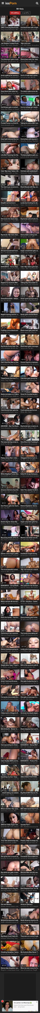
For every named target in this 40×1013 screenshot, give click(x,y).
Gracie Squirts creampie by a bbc (30, 362)
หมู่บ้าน (3, 715)
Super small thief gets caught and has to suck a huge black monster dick (30, 251)
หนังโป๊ (23, 587)
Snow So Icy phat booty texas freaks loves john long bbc (30, 394)
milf (31, 189)
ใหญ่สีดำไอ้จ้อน (33, 173)
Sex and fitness (6, 904)
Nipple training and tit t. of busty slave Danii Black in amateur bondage (10, 314)
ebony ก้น (10, 269)
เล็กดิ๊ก (23, 253)
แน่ (29, 29)
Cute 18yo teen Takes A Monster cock (10, 171)
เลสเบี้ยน (15, 890)
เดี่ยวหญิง (26, 540)
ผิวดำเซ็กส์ (25, 157)
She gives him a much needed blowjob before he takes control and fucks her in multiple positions (10, 856)
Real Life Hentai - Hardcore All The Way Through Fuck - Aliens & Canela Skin (10, 617)
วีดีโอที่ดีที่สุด (15, 13)
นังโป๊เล (36, 205)
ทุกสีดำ (3, 603)
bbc (29, 77)
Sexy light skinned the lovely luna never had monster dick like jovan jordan (10, 139)
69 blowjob (24, 555)
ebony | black (7, 555)
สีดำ (31, 109)
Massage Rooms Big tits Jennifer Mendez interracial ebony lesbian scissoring (10, 888)
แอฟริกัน (18, 906)
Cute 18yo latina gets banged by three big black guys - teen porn (30, 267)
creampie (4, 619)
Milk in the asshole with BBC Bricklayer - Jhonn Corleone (30, 665)
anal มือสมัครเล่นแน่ (14, 635)
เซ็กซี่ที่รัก (33, 460)
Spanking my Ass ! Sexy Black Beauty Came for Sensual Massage (10, 777)
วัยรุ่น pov (24, 173)
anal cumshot (5, 954)
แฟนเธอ (23, 842)
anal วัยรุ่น (24, 779)
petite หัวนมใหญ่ (16, 763)
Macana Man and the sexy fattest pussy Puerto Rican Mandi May (30, 872)
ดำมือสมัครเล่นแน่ (11, 253)
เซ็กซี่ (2, 444)
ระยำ (22, 683)
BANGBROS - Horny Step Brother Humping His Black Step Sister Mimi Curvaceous (10, 267)
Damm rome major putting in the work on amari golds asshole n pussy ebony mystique (10, 553)
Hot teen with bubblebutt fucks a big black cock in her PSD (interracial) (30, 171)
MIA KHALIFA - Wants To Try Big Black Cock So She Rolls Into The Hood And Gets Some (10, 729)
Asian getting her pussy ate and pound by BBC (10, 75)
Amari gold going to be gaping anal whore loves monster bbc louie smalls (30, 298)
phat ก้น (23, 396)
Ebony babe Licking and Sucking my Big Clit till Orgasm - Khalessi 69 (30, 235)
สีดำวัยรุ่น (24, 29)
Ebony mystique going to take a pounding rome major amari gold (10, 649)
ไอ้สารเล (23, 125)
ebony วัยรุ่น (12, 93)
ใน (6, 444)
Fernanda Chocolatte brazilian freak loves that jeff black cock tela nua (30, 856)
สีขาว (3, 253)
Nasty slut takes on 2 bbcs (10, 394)
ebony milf (24, 508)
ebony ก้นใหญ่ (29, 332)
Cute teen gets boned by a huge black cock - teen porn (30, 378)
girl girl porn (12, 61)
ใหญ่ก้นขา (4, 874)
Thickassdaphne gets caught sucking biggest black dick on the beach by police (30, 155)
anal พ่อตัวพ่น (27, 667)
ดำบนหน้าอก (30, 316)
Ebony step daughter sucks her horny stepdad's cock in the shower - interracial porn (10, 968)
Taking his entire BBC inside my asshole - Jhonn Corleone (30, 123)
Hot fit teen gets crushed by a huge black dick (10, 107)
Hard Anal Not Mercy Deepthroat (10, 362)
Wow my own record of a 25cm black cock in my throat (30, 968)
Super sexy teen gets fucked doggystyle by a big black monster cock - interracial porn (30, 522)
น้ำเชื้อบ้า (6, 77)
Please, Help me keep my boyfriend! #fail (30, 840)
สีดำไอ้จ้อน (27, 45)
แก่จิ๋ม (22, 571)
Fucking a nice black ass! (9, 330)
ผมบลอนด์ (4, 157)
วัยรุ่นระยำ (24, 348)
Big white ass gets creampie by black (10, 872)
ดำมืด (22, 300)
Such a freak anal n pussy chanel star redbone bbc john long (30, 75)
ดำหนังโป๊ (24, 715)
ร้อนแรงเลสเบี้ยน (15, 683)
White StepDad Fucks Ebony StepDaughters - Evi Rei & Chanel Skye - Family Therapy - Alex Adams (10, 474)
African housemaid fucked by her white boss (10, 251)
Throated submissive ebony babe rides (30, 91)
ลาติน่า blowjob (33, 221)
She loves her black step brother (10, 219)
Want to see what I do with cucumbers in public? (30, 538)
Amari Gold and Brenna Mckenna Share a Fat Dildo (10, 681)
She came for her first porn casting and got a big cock (30, 585)
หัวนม (17, 970)
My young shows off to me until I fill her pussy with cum (10, 538)
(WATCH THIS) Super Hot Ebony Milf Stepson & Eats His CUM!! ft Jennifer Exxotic (10, 824)
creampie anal (18, 874)
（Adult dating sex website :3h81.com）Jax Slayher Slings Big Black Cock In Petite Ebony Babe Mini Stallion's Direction (10, 793)
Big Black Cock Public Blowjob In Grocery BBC (10, 936)
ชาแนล (10, 811)
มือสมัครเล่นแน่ (30, 93)
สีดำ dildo (6, 683)
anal (22, 285)
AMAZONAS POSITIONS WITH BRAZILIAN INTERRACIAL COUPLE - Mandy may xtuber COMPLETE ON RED (30, 777)
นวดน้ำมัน (15, 779)
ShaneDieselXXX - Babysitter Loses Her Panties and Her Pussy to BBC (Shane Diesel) (10, 298)
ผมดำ (9, 667)
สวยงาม (3, 571)
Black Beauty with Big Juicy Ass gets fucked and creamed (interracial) (30, 187)
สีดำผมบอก (4, 587)
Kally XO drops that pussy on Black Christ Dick (30, 474)
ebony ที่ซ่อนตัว (6, 651)
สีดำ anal (26, 460)
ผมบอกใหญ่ (4, 237)
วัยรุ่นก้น (23, 141)
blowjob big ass (32, 795)
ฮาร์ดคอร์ (16, 109)
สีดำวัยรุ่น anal (18, 285)
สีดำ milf (4, 492)
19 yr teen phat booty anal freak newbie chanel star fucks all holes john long (10, 840)
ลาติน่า (23, 269)
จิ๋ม (2, 77)
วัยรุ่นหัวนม (32, 524)
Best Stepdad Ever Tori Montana (30, 888)
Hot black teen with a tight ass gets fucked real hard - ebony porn (30, 27)
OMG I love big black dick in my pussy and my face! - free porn (10, 27)
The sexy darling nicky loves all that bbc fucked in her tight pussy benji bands (10, 442)
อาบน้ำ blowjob (16, 492)
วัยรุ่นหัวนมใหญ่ (15, 77)
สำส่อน (23, 316)
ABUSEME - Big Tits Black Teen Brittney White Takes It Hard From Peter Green (10, 426)
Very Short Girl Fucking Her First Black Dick (30, 442)
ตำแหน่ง (9, 858)
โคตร (18, 157)
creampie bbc (25, 364)
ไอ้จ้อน (11, 285)
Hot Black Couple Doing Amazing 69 (30, 553)
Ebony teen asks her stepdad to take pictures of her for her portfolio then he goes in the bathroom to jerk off (30, 59)
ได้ (29, 348)
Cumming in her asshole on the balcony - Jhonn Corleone (10, 633)
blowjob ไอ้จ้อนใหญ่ (7, 938)
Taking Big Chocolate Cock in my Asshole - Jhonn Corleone (30, 282)
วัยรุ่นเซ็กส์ (24, 61)
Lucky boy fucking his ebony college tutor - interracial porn (30, 203)
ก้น (3, 332)
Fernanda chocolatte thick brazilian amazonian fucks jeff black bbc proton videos (10, 697)
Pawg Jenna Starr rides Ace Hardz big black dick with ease (10, 458)
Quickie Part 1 (25, 824)
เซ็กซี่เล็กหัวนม (7, 396)
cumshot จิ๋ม (25, 906)
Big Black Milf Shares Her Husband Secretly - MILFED (30, 793)
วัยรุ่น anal (27, 285)
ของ (22, 970)
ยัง (13, 125)
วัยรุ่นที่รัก (15, 221)
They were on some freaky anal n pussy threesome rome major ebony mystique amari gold (30, 936)
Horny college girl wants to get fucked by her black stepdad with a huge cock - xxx (30, 107)
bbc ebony (30, 396)
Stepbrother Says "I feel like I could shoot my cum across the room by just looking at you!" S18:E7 (10, 665)
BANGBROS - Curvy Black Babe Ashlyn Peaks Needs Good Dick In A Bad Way (10, 585)
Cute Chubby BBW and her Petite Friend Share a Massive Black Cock (10, 761)
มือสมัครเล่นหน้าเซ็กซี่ (8, 141)
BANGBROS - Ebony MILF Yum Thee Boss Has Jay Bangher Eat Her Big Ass (30, 745)
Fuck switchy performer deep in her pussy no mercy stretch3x (30, 410)
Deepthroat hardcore (8, 203)
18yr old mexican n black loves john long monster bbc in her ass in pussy (30, 569)
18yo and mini (25, 43)
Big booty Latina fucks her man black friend (30, 219)
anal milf (4, 827)
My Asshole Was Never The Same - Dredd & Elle (30, 952)
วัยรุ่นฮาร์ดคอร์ (26, 763)
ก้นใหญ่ (29, 141)
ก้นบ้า (30, 412)
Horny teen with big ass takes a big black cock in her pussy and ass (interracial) (30, 139)
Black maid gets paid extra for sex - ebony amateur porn (30, 330)
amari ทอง (15, 651)
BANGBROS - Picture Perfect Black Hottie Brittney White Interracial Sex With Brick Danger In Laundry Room (30, 761)
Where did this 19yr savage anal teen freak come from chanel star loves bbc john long (10, 809)
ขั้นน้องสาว (8, 221)
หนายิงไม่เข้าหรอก (7, 699)
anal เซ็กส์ (24, 954)
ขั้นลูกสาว (4, 970)
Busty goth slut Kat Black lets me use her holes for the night (30, 314)
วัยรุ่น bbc (17, 412)
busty (3, 316)
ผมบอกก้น (24, 221)
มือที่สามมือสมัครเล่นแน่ (9, 922)
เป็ (1, 683)
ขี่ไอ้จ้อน (30, 428)
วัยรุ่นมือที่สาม (5, 476)
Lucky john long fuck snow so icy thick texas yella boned (30, 649)
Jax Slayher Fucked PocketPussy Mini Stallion (10, 43)
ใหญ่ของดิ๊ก (32, 253)
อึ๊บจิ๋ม (22, 412)
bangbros (4, 731)
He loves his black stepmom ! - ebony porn (30, 713)
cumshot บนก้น (19, 747)
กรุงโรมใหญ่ (35, 938)
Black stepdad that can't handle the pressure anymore (30, 729)
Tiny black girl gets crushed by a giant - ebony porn (10, 59)
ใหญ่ (2, 29)
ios (10, 3)
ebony (23, 93)
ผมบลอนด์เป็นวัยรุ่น (7, 412)
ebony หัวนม (29, 683)
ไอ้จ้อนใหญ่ (11, 157)
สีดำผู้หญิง (4, 61)
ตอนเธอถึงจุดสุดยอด (30, 444)
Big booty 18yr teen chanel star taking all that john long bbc (10, 235)
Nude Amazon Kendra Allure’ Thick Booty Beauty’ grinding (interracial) (30, 920)
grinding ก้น (24, 922)
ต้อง (2, 189)
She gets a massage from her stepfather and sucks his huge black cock (30, 697)
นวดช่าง (9, 779)
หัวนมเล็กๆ (35, 45)
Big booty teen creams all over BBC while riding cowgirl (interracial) (30, 426)
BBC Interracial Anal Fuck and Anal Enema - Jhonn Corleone (30, 809)
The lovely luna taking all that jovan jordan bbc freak (30, 633)
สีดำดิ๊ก (9, 300)
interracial (30, 125)
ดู (11, 125)
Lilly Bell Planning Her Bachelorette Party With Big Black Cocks (10, 155)
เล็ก (2, 508)
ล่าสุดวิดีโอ (25, 13)
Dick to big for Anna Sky (9, 522)
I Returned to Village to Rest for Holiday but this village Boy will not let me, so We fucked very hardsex (10, 713)
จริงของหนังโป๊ (35, 29)
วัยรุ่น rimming (34, 157)
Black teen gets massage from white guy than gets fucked (30, 346)
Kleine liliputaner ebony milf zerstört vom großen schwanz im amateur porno (30, 506)
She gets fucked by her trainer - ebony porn (30, 681)
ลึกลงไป (14, 667)
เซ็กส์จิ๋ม (13, 954)
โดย (5, 508)
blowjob (10, 189)
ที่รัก (22, 444)
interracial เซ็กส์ (16, 476)
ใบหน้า (3, 45)
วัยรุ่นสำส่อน (31, 842)
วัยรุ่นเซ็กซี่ (24, 524)
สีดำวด (3, 779)
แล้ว (22, 45)
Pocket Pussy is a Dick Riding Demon (10, 123)
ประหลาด (24, 77)
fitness (3, 906)
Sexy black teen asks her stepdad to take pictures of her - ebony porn (10, 91)
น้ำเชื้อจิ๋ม (4, 667)
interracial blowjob (17, 428)
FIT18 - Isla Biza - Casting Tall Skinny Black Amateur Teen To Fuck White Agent (30, 601)
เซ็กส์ (2, 795)
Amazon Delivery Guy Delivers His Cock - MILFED (10, 490)
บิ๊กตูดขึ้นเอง (8, 460)
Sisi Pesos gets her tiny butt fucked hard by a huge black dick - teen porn (10, 506)
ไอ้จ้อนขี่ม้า (8, 173)
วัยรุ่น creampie (33, 779)
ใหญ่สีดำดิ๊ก (32, 492)
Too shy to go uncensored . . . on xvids (10, 187)
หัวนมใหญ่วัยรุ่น (9, 29)
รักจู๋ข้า (27, 571)
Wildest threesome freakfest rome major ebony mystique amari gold (10, 920)
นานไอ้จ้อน (24, 651)
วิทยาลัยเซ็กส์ (25, 109)
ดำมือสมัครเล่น (18, 460)
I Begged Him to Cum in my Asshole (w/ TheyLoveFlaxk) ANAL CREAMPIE (30, 458)
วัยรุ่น (18, 61)
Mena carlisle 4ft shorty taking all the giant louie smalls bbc (10, 601)
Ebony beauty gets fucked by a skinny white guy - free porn (30, 617)
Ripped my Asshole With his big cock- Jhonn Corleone (10, 282)
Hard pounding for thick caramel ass (10, 745)
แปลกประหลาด (26, 938)
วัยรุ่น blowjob (5, 125)
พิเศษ (22, 332)
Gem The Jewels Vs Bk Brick (30, 490)
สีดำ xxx (18, 29)
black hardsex (34, 476)
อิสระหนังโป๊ (27, 619)
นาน (14, 237)
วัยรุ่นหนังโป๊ (33, 269)
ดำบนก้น (27, 189)
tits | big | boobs (15, 205)
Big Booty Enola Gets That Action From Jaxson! (10, 346)
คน (29, 61)
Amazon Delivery (26, 904)
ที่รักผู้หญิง (24, 237)
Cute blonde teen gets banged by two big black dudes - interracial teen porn (10, 410)
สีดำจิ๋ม (33, 77)
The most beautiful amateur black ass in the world (10, 569)
